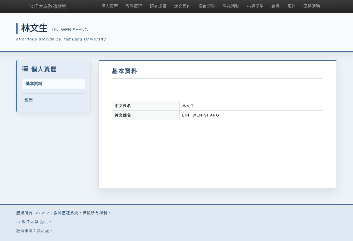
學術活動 (231, 6)
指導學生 (255, 6)
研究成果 (158, 6)
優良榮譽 (206, 6)
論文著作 (182, 6)
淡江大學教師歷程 (47, 6)
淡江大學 (30, 222)
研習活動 (311, 6)
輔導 (275, 6)
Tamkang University (84, 39)
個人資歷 (109, 6)
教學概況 (134, 6)
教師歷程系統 (66, 213)
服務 (291, 6)
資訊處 (43, 231)
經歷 (29, 100)
